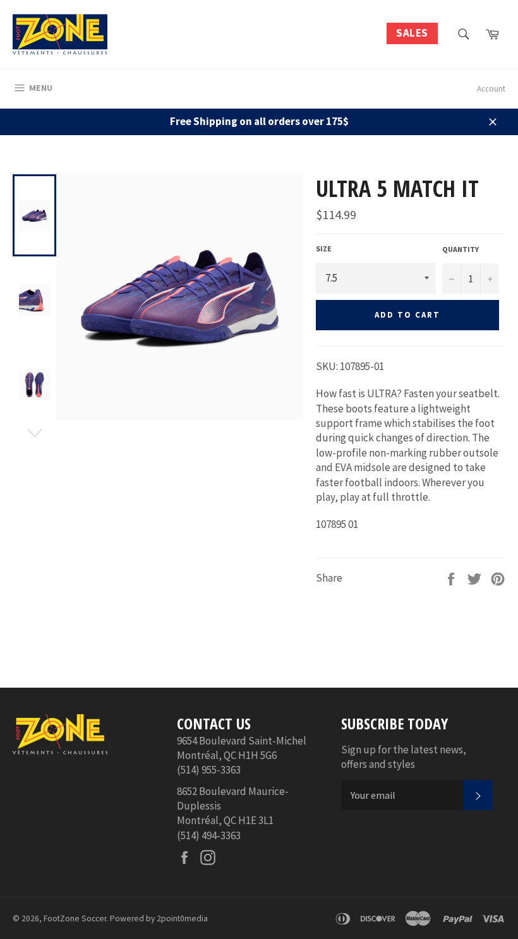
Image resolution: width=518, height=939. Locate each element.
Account (491, 88)
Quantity (460, 249)
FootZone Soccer (75, 918)
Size (324, 248)
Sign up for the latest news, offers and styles (403, 757)
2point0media (182, 918)
